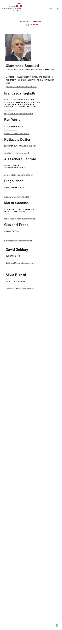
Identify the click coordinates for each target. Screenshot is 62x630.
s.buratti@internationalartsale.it (20, 288)
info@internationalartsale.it (16, 153)
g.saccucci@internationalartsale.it (21, 86)
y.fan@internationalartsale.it (16, 133)
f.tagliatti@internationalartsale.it (18, 113)
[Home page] (12, 7)
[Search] (57, 8)
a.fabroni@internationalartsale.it (18, 174)
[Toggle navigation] (51, 8)
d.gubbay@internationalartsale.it (20, 263)
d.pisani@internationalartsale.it (18, 196)
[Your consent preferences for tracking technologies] (57, 625)
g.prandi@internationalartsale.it (18, 240)
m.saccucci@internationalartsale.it (19, 218)
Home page (25, 21)
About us (37, 21)
